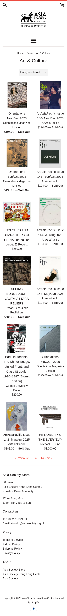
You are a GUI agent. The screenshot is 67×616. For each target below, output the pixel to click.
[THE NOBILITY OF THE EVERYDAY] (50, 416)
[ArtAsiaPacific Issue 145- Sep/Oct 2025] (50, 153)
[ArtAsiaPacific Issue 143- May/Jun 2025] (50, 270)
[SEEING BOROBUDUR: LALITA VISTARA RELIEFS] (17, 270)
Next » (48, 458)
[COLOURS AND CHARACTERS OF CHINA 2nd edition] (17, 212)
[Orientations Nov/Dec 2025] (17, 95)
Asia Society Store (14, 569)
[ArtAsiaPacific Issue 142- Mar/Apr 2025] (17, 416)
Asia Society (10, 578)
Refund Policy (11, 544)
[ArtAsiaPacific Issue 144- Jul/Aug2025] (50, 212)
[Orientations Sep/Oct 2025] (17, 153)
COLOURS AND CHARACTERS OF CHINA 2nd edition (17, 235)
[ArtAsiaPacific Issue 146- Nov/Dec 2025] (50, 95)
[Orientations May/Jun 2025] (50, 338)
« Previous (21, 458)
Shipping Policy (12, 548)
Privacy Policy (11, 553)
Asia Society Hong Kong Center (22, 574)
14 (42, 458)
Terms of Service (13, 539)
